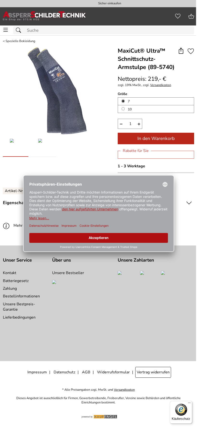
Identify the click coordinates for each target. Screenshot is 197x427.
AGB (86, 372)
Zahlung (10, 288)
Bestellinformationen (21, 296)
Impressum (37, 372)
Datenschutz (64, 372)
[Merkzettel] (178, 16)
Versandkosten (160, 85)
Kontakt (9, 273)
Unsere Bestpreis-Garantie (19, 306)
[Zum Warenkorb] (191, 16)
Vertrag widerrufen (153, 372)
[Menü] (189, 404)
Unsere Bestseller (68, 273)
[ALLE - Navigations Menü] (5, 29)
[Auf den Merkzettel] (190, 51)
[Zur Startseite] (44, 16)
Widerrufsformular (113, 372)
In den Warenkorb (156, 138)
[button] (181, 51)
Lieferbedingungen (19, 317)
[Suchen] (19, 30)
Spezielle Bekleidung (20, 41)
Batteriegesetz (16, 280)
